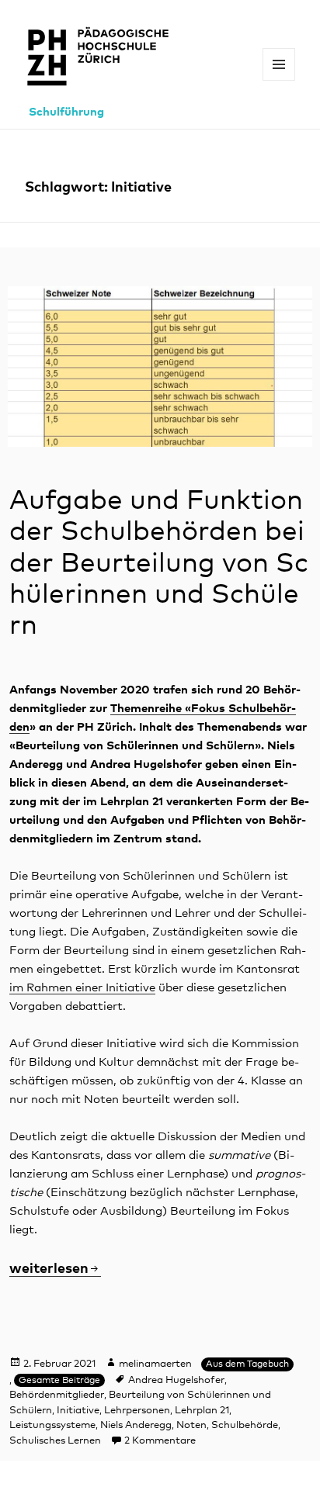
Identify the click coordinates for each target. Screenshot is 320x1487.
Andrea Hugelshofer (176, 1380)
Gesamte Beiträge (59, 1380)
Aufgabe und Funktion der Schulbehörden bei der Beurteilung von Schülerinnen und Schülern (158, 563)
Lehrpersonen (137, 1411)
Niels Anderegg (136, 1425)
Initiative (78, 1411)
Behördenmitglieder (56, 1395)
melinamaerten (155, 1364)
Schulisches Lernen (55, 1441)
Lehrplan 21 (202, 1411)
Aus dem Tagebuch (247, 1364)
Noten (191, 1425)
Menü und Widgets (279, 80)
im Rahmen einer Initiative (82, 988)
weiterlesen (55, 1269)
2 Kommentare (160, 1441)
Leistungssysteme (52, 1425)
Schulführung (66, 112)
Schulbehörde (244, 1425)
